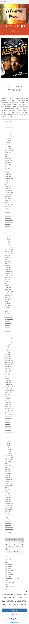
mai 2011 (7, 350)
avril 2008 (7, 424)
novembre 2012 (9, 315)
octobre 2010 (8, 364)
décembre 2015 (9, 247)
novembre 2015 (9, 249)
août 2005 (8, 487)
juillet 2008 (8, 418)
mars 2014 (7, 285)
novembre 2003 (9, 529)
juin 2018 (7, 208)
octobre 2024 (8, 129)
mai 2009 (7, 398)
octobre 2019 (8, 194)
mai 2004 (7, 517)
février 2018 (8, 216)
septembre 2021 (9, 162)
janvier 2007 (8, 453)
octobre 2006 (8, 459)
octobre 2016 (8, 231)
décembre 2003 (9, 527)
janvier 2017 (8, 230)
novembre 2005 (9, 481)
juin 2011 (7, 348)
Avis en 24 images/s (10, 570)
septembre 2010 (9, 366)
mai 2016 (7, 239)
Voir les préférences (14, 619)
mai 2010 (7, 374)
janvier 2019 (8, 202)
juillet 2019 (8, 198)
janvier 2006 (8, 477)
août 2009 (8, 392)
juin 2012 (7, 325)
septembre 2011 (9, 342)
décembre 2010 (9, 360)
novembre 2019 (9, 192)
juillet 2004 (8, 513)
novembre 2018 (9, 204)
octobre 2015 (8, 251)
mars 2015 (7, 265)
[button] (26, 591)
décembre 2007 (9, 432)
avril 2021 (7, 170)
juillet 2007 (8, 441)
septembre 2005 (9, 485)
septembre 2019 (9, 196)
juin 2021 (7, 166)
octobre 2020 (8, 180)
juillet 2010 (8, 370)
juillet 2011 (7, 346)
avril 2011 (7, 352)
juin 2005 (7, 491)
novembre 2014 (9, 273)
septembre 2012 (9, 319)
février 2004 (8, 523)
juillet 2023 (8, 140)
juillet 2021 (8, 164)
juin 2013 (7, 301)
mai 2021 (7, 168)
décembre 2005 (9, 479)
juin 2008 (7, 420)
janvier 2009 (8, 406)
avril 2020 (7, 184)
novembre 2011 (9, 338)
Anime (6, 562)
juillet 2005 (8, 489)
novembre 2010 (9, 362)
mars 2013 (7, 307)
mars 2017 (7, 226)
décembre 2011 (9, 336)
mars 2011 (7, 354)
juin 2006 (7, 467)
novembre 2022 (9, 150)
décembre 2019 (9, 190)
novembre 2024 (9, 127)
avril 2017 (7, 224)
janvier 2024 (8, 130)
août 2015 (7, 255)
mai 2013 (7, 303)
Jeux (6, 588)
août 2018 (7, 206)
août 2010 (7, 368)
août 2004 (8, 511)
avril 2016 (7, 241)
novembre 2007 (9, 434)
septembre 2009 (9, 390)
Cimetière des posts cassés (12, 578)
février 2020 (8, 188)
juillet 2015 (8, 257)
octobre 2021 (8, 160)
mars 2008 (8, 426)
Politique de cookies (14, 622)
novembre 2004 (9, 505)
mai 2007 (7, 445)
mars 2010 (7, 378)
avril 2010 (7, 376)
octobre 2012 (8, 317)
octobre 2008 (8, 412)
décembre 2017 (9, 220)
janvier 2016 (8, 245)
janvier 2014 (8, 289)
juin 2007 (7, 443)
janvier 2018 (8, 218)
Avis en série (8, 572)
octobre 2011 (8, 340)
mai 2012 (7, 327)
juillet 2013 (8, 299)
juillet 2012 (8, 323)
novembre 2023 (9, 132)
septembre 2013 (9, 295)
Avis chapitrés (8, 566)
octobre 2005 (8, 483)
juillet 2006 (8, 465)
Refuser (14, 614)
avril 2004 (7, 519)
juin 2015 (7, 259)
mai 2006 (7, 469)
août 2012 (7, 321)
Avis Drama (8, 568)
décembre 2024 (9, 125)
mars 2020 (8, 186)
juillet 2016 (8, 235)
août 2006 (8, 463)
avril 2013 (7, 305)
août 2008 (8, 416)
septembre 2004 (9, 509)
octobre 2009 (8, 388)
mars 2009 (8, 402)
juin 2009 (7, 396)
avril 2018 (7, 212)
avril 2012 (7, 329)
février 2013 (8, 309)
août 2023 (7, 138)
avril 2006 (7, 471)
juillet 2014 (8, 279)
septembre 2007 (9, 438)
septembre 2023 (9, 136)
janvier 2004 (8, 525)
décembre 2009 (9, 384)
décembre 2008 (9, 408)
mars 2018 (7, 214)
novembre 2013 (9, 291)
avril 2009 (7, 400)
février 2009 (8, 404)
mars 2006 (8, 473)
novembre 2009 (9, 386)
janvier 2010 (8, 382)
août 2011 (7, 344)
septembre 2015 (9, 253)
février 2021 (8, 174)
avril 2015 (7, 263)
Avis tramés (8, 576)
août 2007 (8, 439)
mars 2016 (7, 243)
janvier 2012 (8, 334)
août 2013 (7, 297)
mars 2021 (7, 172)
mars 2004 (8, 521)
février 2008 (8, 428)
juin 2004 (7, 515)
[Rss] (4, 2)
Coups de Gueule (9, 582)
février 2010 (8, 380)
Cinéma (7, 580)
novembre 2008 (9, 410)
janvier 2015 (8, 269)
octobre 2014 (8, 275)
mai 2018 (7, 210)
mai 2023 (7, 142)
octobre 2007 (8, 435)
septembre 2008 (9, 414)
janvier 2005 (8, 501)
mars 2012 (7, 331)
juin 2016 (7, 237)
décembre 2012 (9, 313)
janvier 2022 (8, 158)
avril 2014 (7, 283)
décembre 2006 (9, 455)
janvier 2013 (8, 311)
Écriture (7, 584)
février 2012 (8, 333)
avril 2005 (7, 495)
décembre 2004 (9, 503)
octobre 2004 (8, 507)
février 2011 (8, 356)
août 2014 (7, 277)
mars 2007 (8, 449)
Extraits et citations (10, 586)
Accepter (14, 610)
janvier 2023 (8, 148)
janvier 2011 (8, 358)
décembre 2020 (9, 178)
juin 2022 (7, 154)
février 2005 (8, 499)
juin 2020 (7, 182)
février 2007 (8, 451)
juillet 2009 (8, 394)
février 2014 (8, 287)
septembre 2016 (9, 234)
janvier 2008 (8, 430)
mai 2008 (7, 422)
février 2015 (8, 267)
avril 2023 (7, 144)
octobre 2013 (8, 293)
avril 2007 (7, 447)
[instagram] (1, 2)
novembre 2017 (9, 222)
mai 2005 (7, 493)
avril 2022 (7, 156)
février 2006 (8, 475)
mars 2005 (8, 497)
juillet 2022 (8, 152)
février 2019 (8, 200)
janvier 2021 (8, 176)
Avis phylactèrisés (9, 574)
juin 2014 (7, 281)
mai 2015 (7, 261)
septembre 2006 (9, 461)
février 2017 (8, 228)
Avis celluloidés (9, 564)
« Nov (6, 556)
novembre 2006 (9, 457)
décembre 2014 (9, 271)
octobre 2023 (8, 134)
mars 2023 (8, 146)
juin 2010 (7, 372)
